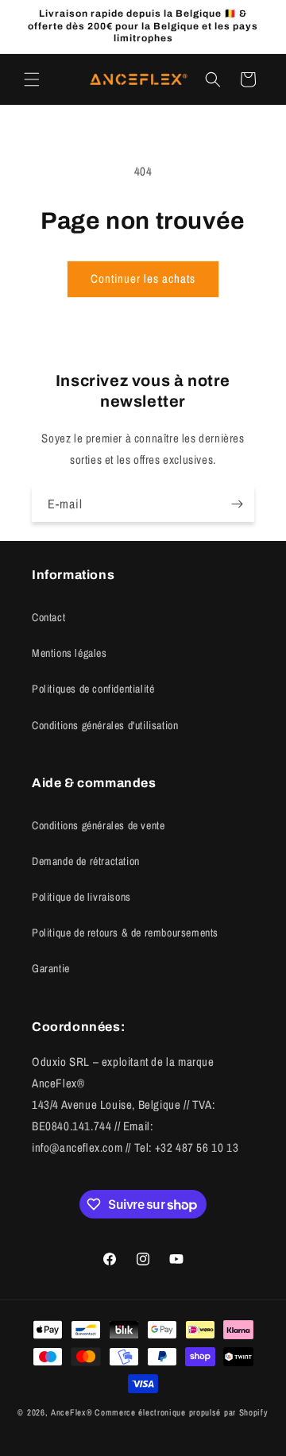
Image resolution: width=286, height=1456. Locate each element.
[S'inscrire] (236, 504)
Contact (48, 617)
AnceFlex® (71, 1412)
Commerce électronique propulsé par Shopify (181, 1412)
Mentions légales (69, 653)
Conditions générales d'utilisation (105, 725)
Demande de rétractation (86, 861)
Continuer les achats (143, 278)
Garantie (51, 968)
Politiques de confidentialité (93, 689)
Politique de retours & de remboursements (125, 932)
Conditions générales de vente (98, 825)
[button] (31, 79)
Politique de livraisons (81, 897)
